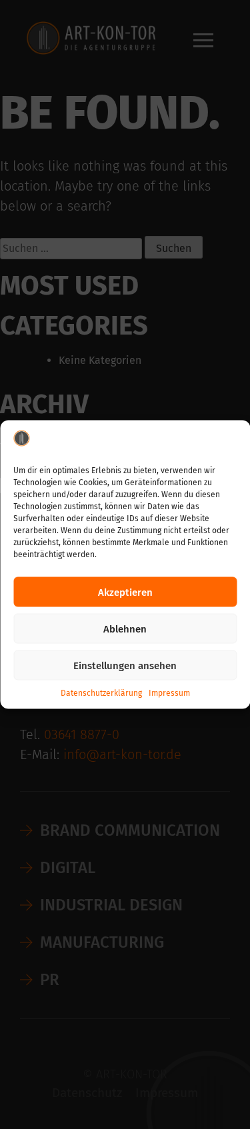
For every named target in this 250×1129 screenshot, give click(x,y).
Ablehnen (125, 628)
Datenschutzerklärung (101, 693)
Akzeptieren (125, 592)
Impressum (169, 693)
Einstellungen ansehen (125, 665)
